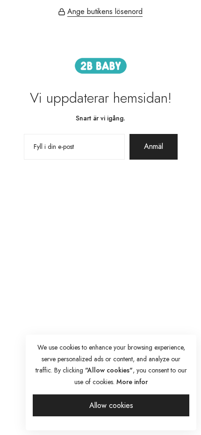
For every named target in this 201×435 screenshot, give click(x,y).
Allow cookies (111, 405)
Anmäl (153, 146)
